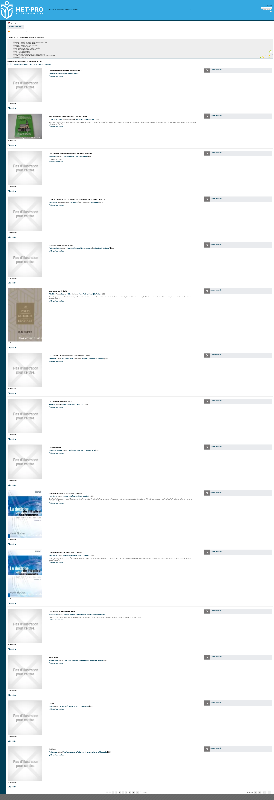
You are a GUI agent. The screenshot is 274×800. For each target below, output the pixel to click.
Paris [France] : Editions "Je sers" (69, 706)
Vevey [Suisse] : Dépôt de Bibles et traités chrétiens (64, 73)
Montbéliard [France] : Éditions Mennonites (79, 248)
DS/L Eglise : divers (20, 57)
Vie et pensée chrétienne (97, 614)
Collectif (51, 706)
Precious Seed (95, 202)
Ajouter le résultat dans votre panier (25, 65)
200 (269, 792)
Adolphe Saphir (53, 156)
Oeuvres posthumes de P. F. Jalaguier (96, 752)
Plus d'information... (57, 76)
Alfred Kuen (52, 358)
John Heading (53, 202)
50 (260, 792)
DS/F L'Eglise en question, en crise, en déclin (27, 48)
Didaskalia (86, 496)
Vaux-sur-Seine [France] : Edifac (72, 496)
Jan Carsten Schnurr (67, 358)
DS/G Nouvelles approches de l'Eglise (25, 49)
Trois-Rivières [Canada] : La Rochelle (90, 294)
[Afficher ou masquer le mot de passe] (190, 9)
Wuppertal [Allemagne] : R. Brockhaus (93, 358)
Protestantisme (84, 706)
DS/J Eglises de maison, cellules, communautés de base (30, 54)
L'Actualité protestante (96, 660)
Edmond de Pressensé (55, 450)
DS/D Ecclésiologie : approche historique (26, 45)
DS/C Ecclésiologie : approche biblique (25, 43)
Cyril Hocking (74, 202)
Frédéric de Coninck (55, 248)
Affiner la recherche (44, 65)
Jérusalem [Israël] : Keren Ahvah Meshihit (75, 156)
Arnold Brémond (54, 660)
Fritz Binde (52, 404)
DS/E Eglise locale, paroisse (22, 46)
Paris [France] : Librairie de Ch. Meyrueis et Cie (81, 450)
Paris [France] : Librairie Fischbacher (73, 752)
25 (256, 792)
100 (264, 792)
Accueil (13, 24)
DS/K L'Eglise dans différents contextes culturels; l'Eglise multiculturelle (35, 55)
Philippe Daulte (53, 614)
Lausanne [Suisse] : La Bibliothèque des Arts (76, 614)
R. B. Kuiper (52, 294)
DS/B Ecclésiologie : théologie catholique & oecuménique (31, 42)
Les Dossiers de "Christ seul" (101, 248)
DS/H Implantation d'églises (22, 51)
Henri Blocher (53, 496)
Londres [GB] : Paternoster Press (84, 119)
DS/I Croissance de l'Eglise (22, 52)
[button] (207, 70)
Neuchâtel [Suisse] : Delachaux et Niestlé (77, 660)
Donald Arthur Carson (55, 119)
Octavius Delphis (66, 294)
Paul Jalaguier (53, 752)
